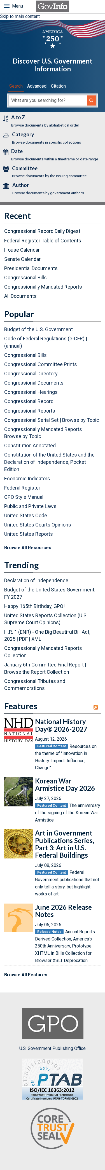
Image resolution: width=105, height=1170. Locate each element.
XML (36, 639)
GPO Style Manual (23, 497)
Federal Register (22, 488)
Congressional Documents (34, 383)
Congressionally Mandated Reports (43, 287)
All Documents (20, 296)
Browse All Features (25, 974)
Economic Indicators (27, 478)
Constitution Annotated (30, 445)
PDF (23, 639)
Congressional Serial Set (31, 420)
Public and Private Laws (30, 506)
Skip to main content (20, 16)
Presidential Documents (31, 268)
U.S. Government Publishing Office (52, 1048)
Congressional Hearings (31, 392)
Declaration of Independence (36, 580)
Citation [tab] (58, 86)
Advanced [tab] (36, 86)
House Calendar (22, 250)
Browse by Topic (80, 420)
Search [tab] (16, 86)
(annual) (13, 346)
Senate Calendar (22, 259)
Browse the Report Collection (36, 672)
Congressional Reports (29, 411)
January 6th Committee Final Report (44, 665)
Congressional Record (28, 401)
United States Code (25, 515)
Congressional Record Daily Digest (42, 231)
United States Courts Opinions (37, 525)
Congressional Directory (31, 373)
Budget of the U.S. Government (38, 329)
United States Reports (28, 534)
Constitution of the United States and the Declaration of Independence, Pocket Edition (49, 462)
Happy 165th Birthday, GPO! (34, 606)
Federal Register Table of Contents (42, 241)
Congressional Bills (25, 277)
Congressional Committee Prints (40, 364)
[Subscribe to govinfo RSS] (97, 707)
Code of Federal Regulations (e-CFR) (44, 338)
